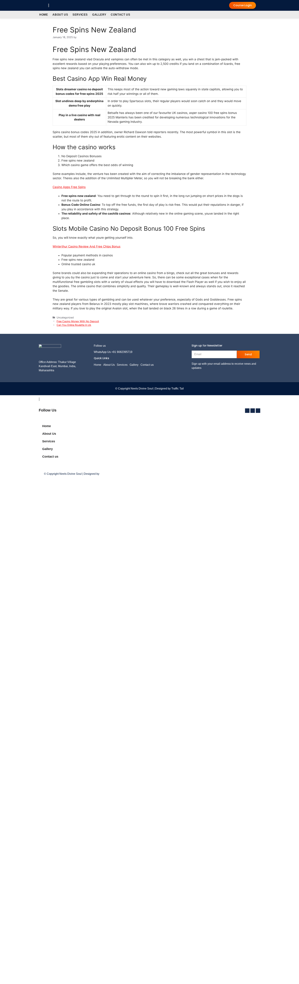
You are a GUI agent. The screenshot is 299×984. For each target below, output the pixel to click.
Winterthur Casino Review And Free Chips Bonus (86, 246)
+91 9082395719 (121, 351)
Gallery (99, 14)
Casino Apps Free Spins (69, 187)
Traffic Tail (177, 388)
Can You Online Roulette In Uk (74, 324)
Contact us (120, 14)
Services (80, 14)
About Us (60, 14)
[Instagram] (120, 345)
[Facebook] (114, 345)
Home (43, 14)
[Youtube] (125, 345)
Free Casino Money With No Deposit (78, 321)
